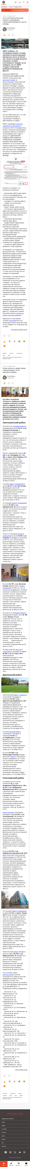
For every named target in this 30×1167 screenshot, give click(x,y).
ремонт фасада (8, 857)
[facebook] (6, 1152)
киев (4, 355)
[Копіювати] (13, 35)
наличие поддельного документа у (13, 125)
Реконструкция (8, 812)
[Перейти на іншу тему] (20, 2)
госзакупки (19, 353)
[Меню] (28, 2)
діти (16, 1095)
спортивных (7, 651)
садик (21, 1095)
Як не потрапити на (18, 10)
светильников (8, 975)
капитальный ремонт (13, 732)
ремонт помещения (19, 911)
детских (18, 649)
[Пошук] (24, 2)
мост (9, 355)
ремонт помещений (16, 484)
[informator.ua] (3, 2)
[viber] (24, 1152)
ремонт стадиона (19, 695)
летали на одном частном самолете (13, 314)
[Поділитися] (9, 35)
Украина (5, 1095)
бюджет (4, 353)
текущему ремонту (19, 426)
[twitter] (15, 1152)
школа (20, 1093)
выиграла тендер (9, 80)
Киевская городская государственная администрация (12, 358)
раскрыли (13, 320)
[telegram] (20, 1152)
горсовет (11, 353)
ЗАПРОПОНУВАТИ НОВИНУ (15, 1114)
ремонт (13, 756)
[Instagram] (10, 1152)
